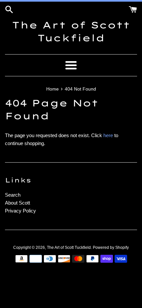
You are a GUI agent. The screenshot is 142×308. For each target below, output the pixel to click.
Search (12, 195)
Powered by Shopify (111, 247)
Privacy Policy (20, 210)
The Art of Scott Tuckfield (71, 31)
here (108, 135)
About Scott (17, 203)
